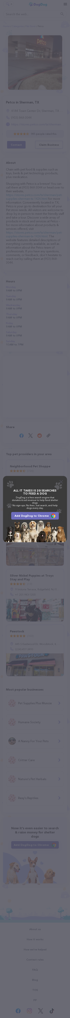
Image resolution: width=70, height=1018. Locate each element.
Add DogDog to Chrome (32, 515)
